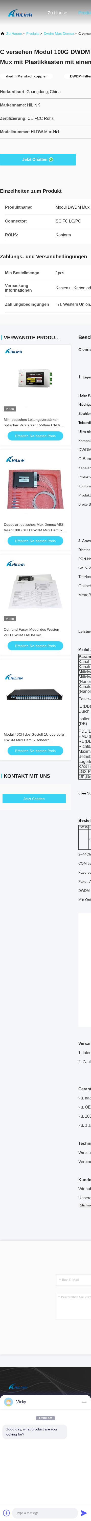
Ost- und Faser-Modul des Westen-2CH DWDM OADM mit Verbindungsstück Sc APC (32, 635)
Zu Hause (57, 12)
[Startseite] (20, 13)
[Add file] (6, 1512)
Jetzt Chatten (35, 159)
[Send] (84, 1512)
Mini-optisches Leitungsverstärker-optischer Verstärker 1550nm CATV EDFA (32, 425)
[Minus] (84, 1402)
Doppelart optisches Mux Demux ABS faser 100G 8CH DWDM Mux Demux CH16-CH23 (33, 530)
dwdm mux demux (59, 34)
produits (32, 34)
